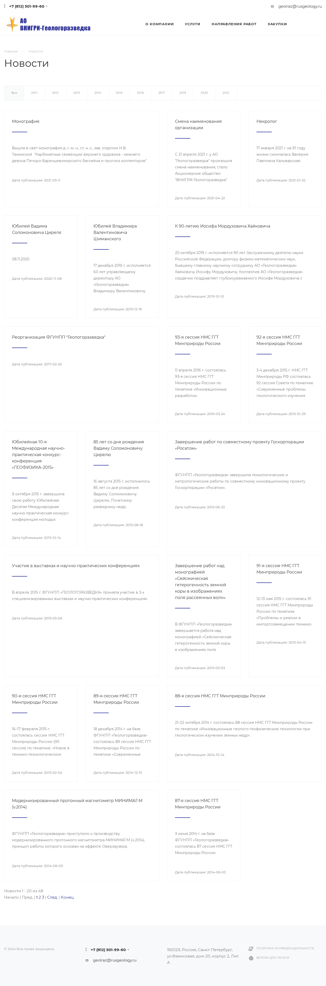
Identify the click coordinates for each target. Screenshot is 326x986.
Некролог (266, 121)
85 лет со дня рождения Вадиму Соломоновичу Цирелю (118, 448)
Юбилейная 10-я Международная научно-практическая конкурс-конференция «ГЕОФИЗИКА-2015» (38, 454)
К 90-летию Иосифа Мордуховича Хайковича (222, 226)
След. (52, 897)
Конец (67, 897)
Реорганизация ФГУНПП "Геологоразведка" (58, 337)
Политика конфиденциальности (285, 948)
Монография (25, 121)
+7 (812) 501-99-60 (26, 6)
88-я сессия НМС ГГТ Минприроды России (220, 696)
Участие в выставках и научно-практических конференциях (76, 565)
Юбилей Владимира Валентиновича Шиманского (115, 232)
